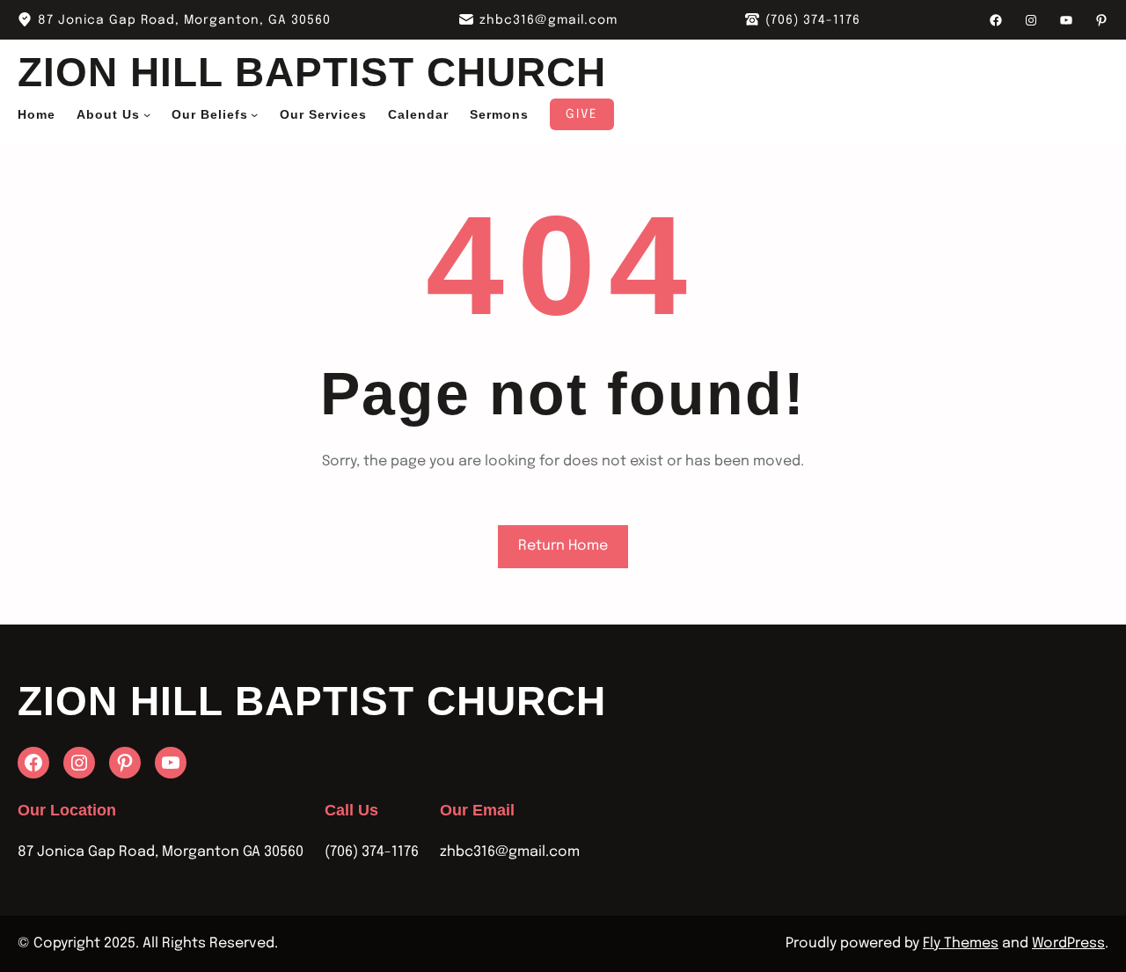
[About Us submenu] (146, 114)
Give (582, 114)
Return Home (563, 545)
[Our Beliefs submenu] (254, 114)
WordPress (1068, 943)
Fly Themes (960, 943)
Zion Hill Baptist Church (312, 72)
